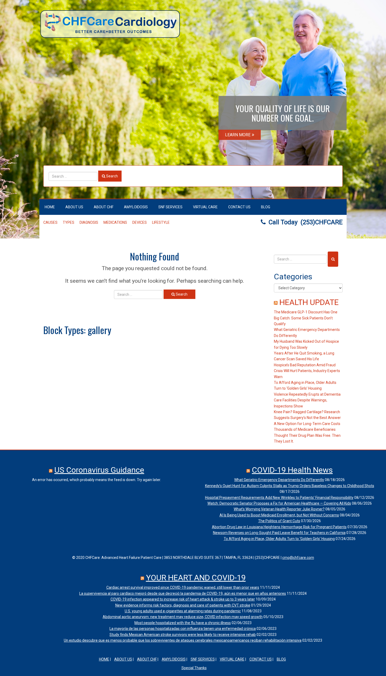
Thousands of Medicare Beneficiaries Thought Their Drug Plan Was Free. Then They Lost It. (307, 435)
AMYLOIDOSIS (136, 207)
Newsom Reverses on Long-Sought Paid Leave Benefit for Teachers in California (279, 533)
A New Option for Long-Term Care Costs (307, 424)
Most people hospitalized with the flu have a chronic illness (182, 623)
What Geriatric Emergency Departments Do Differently (279, 480)
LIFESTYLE (161, 222)
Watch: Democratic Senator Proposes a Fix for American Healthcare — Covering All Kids (279, 503)
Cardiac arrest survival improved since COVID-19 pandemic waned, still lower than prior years (182, 587)
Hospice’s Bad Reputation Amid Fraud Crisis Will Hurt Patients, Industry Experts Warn (307, 371)
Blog (265, 207)
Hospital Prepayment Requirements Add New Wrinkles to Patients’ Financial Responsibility (279, 497)
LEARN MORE (238, 134)
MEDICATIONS (115, 222)
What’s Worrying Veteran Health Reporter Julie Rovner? (279, 509)
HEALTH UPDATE (309, 302)
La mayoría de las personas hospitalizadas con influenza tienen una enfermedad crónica (182, 628)
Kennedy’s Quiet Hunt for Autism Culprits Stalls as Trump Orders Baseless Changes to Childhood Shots (289, 486)
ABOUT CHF (103, 207)
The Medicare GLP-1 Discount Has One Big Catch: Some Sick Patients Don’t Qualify (305, 318)
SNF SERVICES (170, 207)
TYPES (68, 222)
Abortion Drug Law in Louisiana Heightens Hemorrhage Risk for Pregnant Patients (279, 527)
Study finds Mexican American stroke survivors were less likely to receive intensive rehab (182, 635)
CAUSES (50, 222)
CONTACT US (239, 207)
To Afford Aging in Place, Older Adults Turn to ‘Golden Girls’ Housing (279, 539)
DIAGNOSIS (89, 222)
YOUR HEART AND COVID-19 (196, 577)
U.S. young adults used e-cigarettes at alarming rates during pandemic (183, 611)
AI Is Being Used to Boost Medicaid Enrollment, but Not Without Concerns (279, 515)
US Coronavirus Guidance (99, 470)
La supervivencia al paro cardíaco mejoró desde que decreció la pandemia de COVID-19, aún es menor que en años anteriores (182, 593)
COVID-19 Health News (292, 470)
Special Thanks (194, 668)
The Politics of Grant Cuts (279, 521)
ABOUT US (74, 207)
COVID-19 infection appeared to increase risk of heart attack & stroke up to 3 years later (183, 599)
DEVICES (139, 222)
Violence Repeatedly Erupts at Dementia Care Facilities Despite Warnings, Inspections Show (307, 400)
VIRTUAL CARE (205, 207)
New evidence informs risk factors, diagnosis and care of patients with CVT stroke (182, 605)
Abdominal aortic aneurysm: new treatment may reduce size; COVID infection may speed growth (183, 617)
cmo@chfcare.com (298, 557)
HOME (50, 207)
